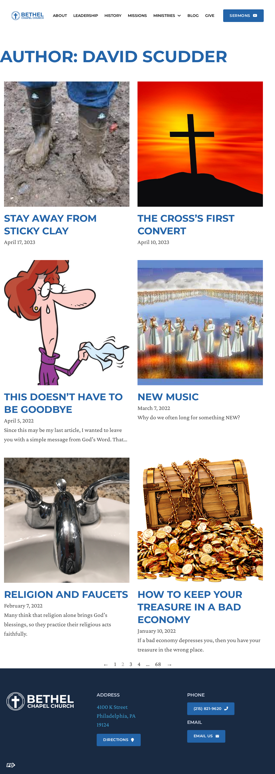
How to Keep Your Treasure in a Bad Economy (190, 606)
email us (203, 736)
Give (209, 15)
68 (158, 664)
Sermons (240, 15)
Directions (115, 739)
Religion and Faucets (66, 594)
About (60, 15)
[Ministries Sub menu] (179, 15)
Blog (193, 15)
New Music (168, 397)
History (112, 15)
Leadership (85, 15)
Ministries (164, 15)
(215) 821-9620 (208, 708)
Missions (137, 15)
